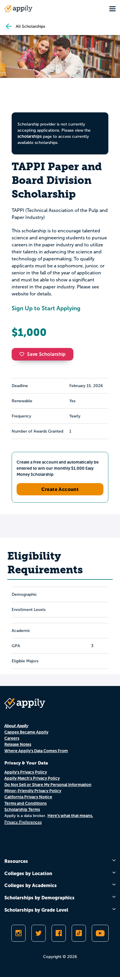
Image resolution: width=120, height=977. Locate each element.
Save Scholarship (46, 354)
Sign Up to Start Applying (46, 308)
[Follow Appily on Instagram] (18, 933)
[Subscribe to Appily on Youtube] (100, 933)
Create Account (60, 489)
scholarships (29, 136)
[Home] (18, 9)
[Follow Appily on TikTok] (79, 933)
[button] (23, 354)
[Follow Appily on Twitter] (38, 933)
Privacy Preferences (23, 822)
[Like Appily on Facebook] (59, 933)
